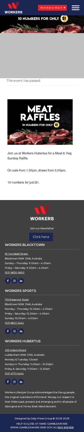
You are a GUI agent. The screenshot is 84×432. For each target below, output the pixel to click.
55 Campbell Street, (16, 253)
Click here (41, 237)
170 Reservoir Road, (17, 299)
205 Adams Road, (15, 350)
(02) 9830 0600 (14, 272)
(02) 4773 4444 (14, 373)
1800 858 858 (65, 427)
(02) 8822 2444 (14, 322)
